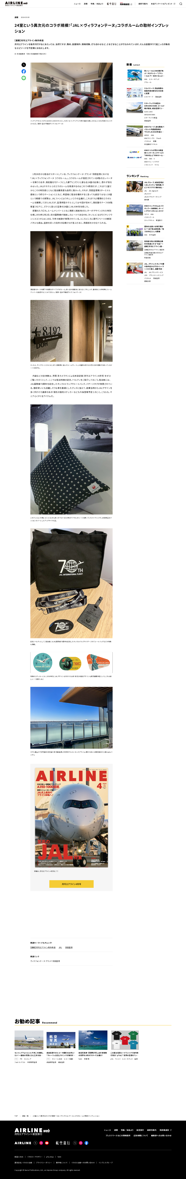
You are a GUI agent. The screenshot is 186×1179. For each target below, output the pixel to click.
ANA (145, 79)
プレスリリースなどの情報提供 (118, 1135)
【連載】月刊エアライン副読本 (154, 250)
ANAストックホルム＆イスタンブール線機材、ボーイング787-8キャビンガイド (154, 208)
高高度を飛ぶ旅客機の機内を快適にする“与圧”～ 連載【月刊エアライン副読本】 (154, 244)
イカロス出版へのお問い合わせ (83, 1162)
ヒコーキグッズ (154, 79)
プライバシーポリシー (44, 1162)
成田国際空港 (51, 1062)
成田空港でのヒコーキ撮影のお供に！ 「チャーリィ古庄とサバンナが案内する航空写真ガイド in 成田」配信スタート (61, 1054)
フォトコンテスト (20, 1062)
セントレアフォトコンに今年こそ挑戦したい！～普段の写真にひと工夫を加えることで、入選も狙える (29, 1054)
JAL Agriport (153, 191)
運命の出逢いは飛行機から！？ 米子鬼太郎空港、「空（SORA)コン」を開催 (154, 229)
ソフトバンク (148, 165)
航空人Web (19, 1157)
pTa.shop (50, 1157)
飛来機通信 (164, 1130)
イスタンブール (149, 217)
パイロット (147, 141)
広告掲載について (141, 1135)
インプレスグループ (106, 1162)
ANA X (152, 159)
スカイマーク (148, 97)
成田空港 (147, 121)
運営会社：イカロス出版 (23, 1162)
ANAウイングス (149, 138)
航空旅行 (159, 220)
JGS (145, 275)
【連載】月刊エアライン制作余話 (43, 947)
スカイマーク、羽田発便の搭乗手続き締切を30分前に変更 (153, 91)
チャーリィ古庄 (57, 1059)
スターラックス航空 (150, 118)
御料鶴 (146, 200)
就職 (154, 141)
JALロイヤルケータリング (152, 197)
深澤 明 (86, 1059)
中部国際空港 (32, 1062)
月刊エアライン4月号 (71, 884)
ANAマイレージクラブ (151, 162)
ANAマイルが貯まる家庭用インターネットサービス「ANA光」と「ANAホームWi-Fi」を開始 (154, 153)
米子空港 (152, 235)
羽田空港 (69, 947)
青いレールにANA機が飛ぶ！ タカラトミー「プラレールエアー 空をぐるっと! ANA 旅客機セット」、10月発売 (154, 73)
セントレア (27, 1059)
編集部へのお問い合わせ (161, 1135)
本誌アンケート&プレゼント (162, 4)
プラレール (148, 82)
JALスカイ (147, 194)
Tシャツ (117, 1059)
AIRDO (146, 135)
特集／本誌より (97, 4)
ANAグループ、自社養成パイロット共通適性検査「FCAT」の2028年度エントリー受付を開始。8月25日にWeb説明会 (154, 129)
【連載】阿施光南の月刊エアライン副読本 (153, 254)
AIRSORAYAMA (149, 115)
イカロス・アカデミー (35, 1157)
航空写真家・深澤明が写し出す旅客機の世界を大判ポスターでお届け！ (93, 1054)
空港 (136, 1059)
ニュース (77, 4)
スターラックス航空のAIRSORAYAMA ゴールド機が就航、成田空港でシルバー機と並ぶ (154, 106)
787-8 (146, 214)
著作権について (62, 1162)
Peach (159, 138)
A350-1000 (148, 112)
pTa (112, 1059)
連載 (86, 4)
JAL (60, 947)
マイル (157, 165)
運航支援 (147, 281)
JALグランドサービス (156, 272)
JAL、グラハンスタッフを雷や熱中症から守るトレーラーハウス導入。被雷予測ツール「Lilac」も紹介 (154, 266)
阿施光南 (147, 258)
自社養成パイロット (151, 144)
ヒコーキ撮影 (68, 1059)
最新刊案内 (143, 4)
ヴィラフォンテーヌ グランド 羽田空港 (45, 961)
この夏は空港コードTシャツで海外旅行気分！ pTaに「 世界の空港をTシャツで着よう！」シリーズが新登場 (124, 1054)
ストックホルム (149, 220)
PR (21, 1059)
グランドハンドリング (156, 275)
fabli (80, 1059)
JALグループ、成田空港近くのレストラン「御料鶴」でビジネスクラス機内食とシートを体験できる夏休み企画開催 (154, 185)
